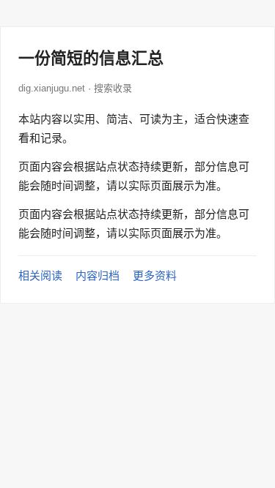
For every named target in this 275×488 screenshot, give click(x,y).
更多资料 (155, 275)
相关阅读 (40, 275)
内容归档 (98, 275)
